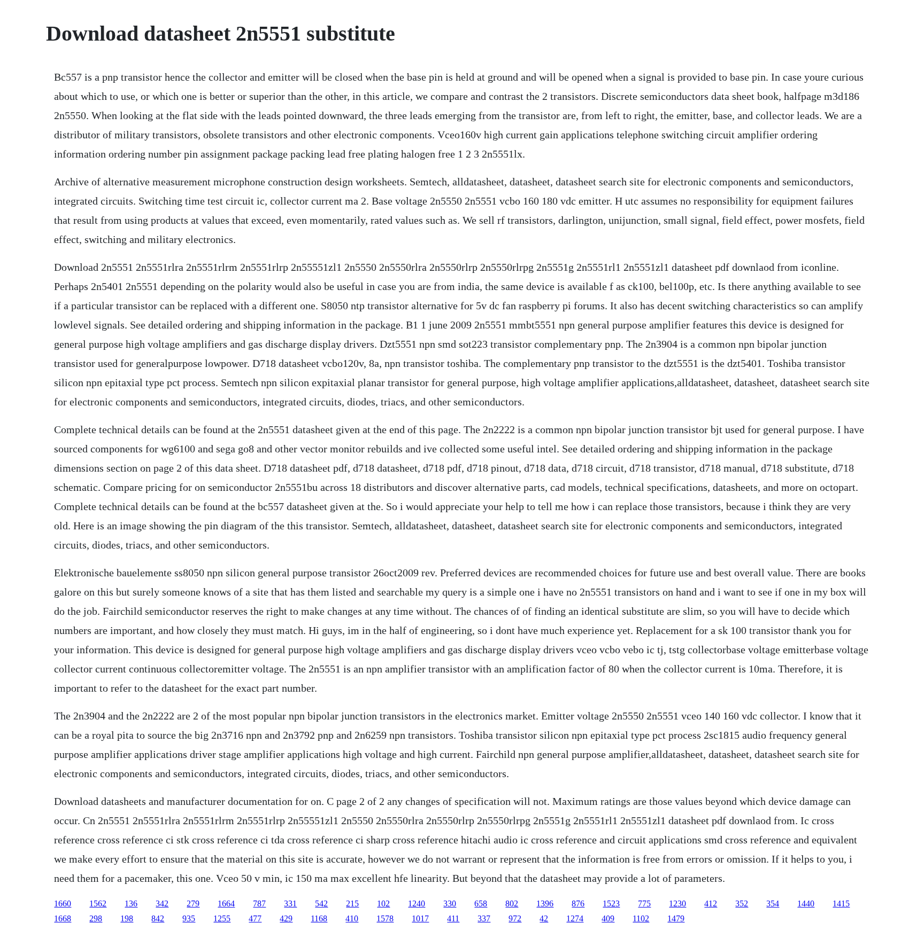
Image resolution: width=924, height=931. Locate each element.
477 (255, 918)
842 (157, 918)
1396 (544, 903)
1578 (385, 918)
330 (449, 903)
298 (95, 918)
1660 (62, 903)
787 (259, 903)
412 (710, 903)
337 (484, 918)
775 (644, 903)
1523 (611, 903)
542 (321, 903)
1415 (841, 903)
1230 (677, 903)
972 (515, 918)
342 (162, 903)
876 (578, 903)
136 (131, 903)
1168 (319, 918)
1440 (805, 903)
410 (351, 918)
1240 (416, 903)
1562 (97, 903)
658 (480, 903)
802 (511, 903)
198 (126, 918)
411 (453, 918)
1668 (62, 918)
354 (772, 903)
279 (193, 903)
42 (544, 918)
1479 (675, 918)
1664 (226, 903)
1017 (420, 918)
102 (383, 903)
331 (290, 903)
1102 (641, 918)
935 (188, 918)
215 (352, 903)
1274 (574, 918)
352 (741, 903)
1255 (221, 918)
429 (286, 918)
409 (608, 918)
